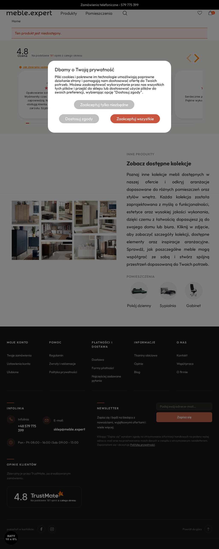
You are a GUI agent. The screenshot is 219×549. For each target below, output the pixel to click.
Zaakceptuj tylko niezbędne (104, 104)
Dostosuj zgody (79, 118)
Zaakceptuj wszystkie (135, 118)
